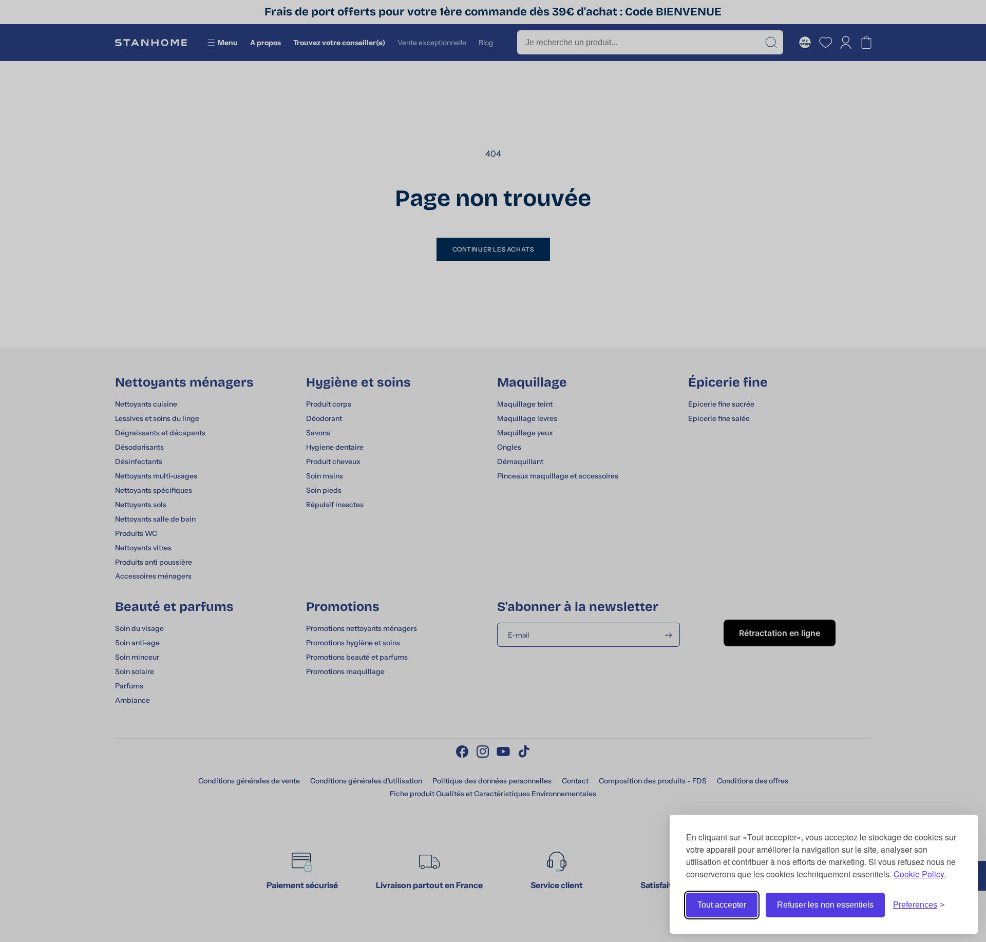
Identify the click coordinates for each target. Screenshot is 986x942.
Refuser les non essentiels (825, 904)
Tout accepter (721, 904)
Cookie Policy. (920, 874)
